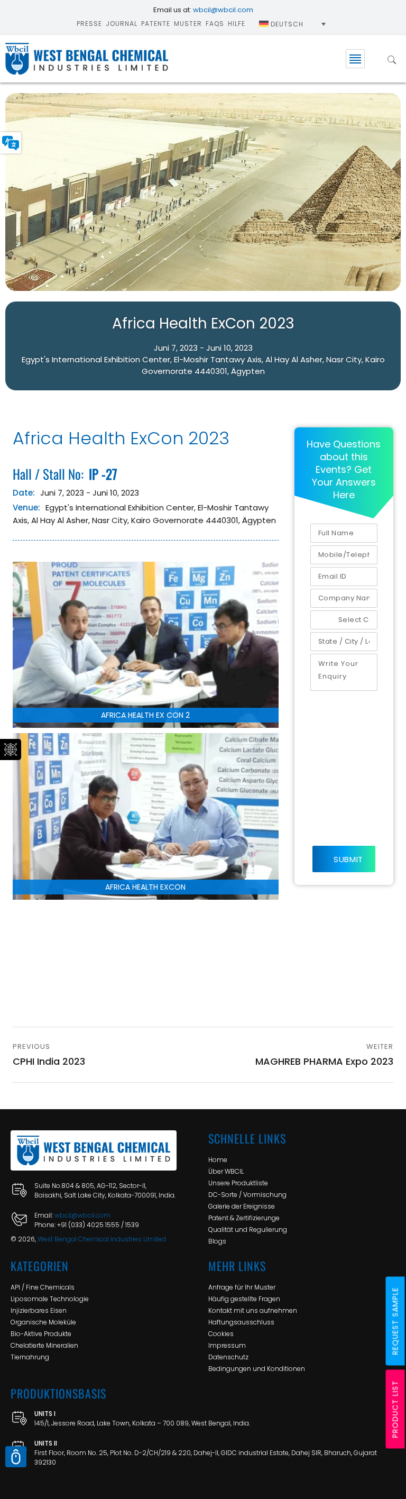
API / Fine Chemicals (43, 1287)
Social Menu (10, 749)
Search (392, 59)
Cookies (221, 1333)
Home (217, 1159)
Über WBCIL (226, 1171)
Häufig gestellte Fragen (244, 1298)
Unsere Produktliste (238, 1182)
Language (10, 142)
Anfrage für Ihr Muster (241, 1287)
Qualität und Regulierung (247, 1229)
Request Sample (395, 1321)
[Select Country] (343, 619)
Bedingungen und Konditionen (256, 1368)
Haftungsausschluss (241, 1322)
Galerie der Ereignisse (241, 1206)
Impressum (227, 1345)
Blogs (217, 1241)
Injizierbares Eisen (39, 1310)
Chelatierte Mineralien (44, 1345)
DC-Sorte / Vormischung (247, 1194)
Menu (355, 58)
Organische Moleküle (43, 1322)
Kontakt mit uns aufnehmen (252, 1310)
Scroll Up (15, 1456)
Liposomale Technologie (50, 1298)
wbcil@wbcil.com (223, 10)
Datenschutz (228, 1356)
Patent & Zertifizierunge (244, 1217)
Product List (395, 1409)
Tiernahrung (30, 1356)
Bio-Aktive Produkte (41, 1333)
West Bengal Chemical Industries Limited (102, 1239)
